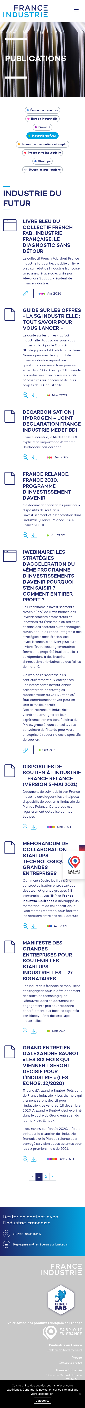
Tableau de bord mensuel (64, 1350)
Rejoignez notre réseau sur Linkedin (40, 1244)
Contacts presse (70, 1362)
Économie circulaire (44, 110)
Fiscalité (44, 127)
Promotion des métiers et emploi (44, 144)
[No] (80, 1394)
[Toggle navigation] (76, 11)
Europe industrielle (44, 118)
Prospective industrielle (44, 152)
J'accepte (42, 1400)
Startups (44, 161)
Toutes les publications (44, 169)
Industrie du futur (44, 135)
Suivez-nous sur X (27, 1234)
